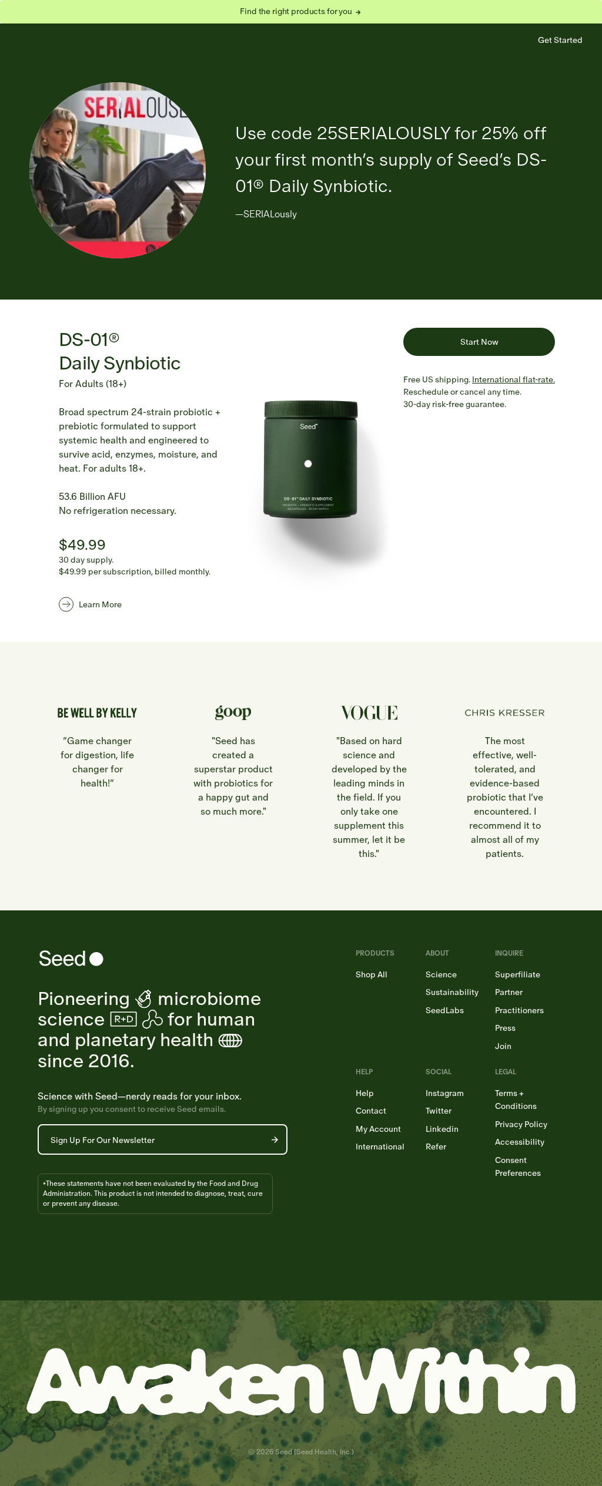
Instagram (445, 1093)
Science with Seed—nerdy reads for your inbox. (140, 1096)
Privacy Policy (521, 1124)
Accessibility (519, 1142)
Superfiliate (517, 975)
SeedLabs (445, 1011)
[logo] (47, 40)
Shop (92, 40)
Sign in (506, 40)
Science (140, 40)
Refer (436, 1147)
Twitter (439, 1111)
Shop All (371, 975)
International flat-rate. (513, 380)
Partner (509, 992)
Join (503, 1046)
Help (365, 1093)
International (380, 1147)
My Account (378, 1129)
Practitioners (519, 1011)
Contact (371, 1111)
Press (505, 1028)
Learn (189, 40)
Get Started (560, 40)
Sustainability (452, 992)
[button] (274, 1139)
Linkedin (442, 1129)
